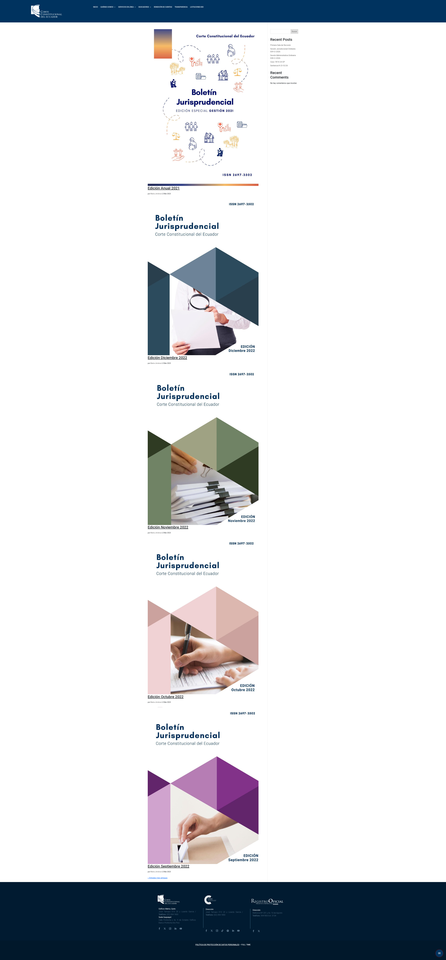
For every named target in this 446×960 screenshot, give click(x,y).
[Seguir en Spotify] (228, 931)
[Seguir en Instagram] (170, 928)
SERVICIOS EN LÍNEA (126, 7)
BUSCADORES (144, 7)
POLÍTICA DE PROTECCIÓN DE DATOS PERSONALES (217, 945)
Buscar (294, 31)
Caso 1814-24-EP (277, 62)
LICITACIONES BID (196, 7)
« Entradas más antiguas (157, 878)
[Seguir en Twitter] (165, 928)
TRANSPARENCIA (181, 7)
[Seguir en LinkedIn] (175, 928)
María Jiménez (156, 194)
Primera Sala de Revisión (280, 45)
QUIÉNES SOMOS (106, 7)
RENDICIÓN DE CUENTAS (163, 7)
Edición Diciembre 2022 (167, 357)
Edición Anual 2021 (164, 188)
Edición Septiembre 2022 (168, 866)
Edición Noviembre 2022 (168, 527)
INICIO (95, 7)
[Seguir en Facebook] (159, 928)
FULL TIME (246, 945)
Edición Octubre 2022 (166, 696)
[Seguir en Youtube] (181, 928)
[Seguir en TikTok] (222, 931)
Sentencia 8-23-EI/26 (279, 65)
